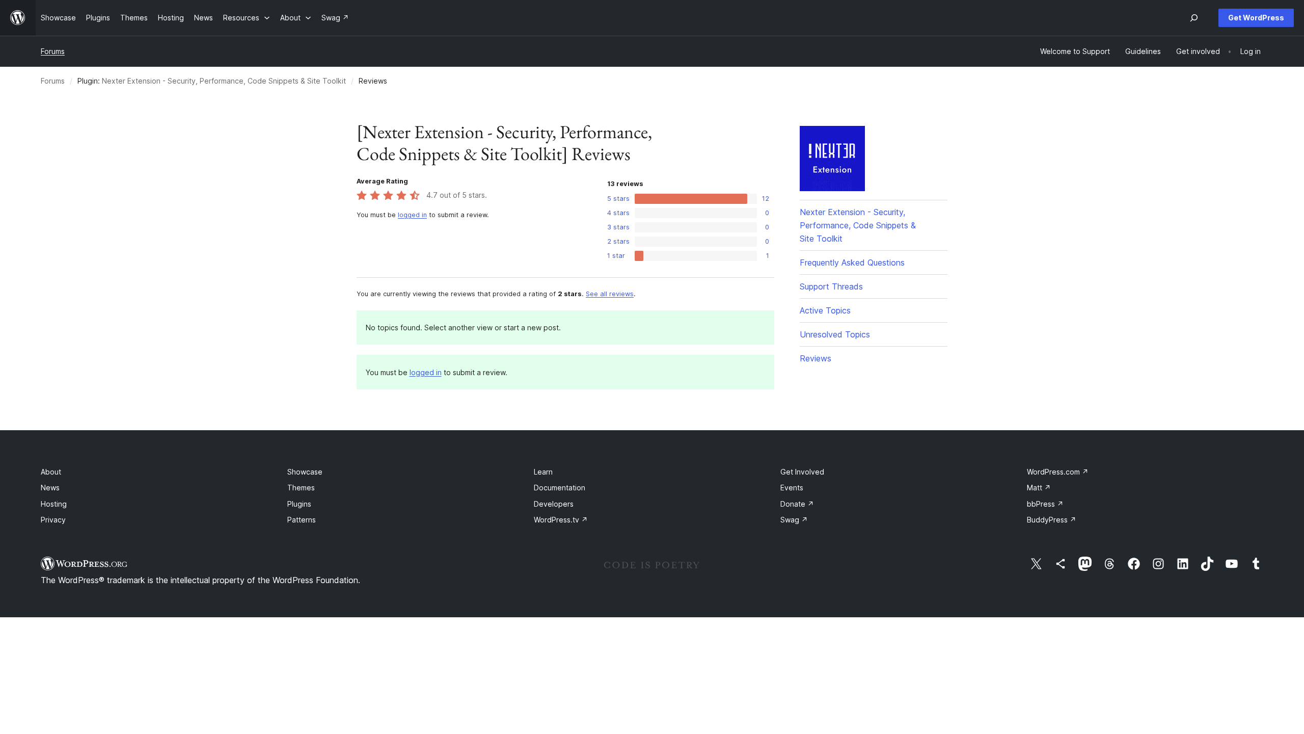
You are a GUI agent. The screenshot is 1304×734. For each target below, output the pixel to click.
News (50, 487)
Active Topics (825, 310)
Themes (301, 487)
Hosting (54, 504)
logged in (412, 215)
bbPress (1045, 504)
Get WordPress (1256, 17)
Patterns (301, 519)
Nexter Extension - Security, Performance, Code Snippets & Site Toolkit (224, 80)
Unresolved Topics (835, 334)
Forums (53, 51)
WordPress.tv (561, 519)
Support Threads (831, 286)
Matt (1039, 487)
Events (791, 487)
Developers (554, 504)
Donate (797, 504)
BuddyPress (1051, 519)
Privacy (53, 519)
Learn (543, 471)
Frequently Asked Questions (852, 262)
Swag (794, 519)
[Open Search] (1194, 18)
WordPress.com (1058, 471)
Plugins (299, 504)
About (51, 471)
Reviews (815, 358)
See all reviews (610, 294)
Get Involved (802, 471)
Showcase (304, 471)
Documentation (559, 487)
